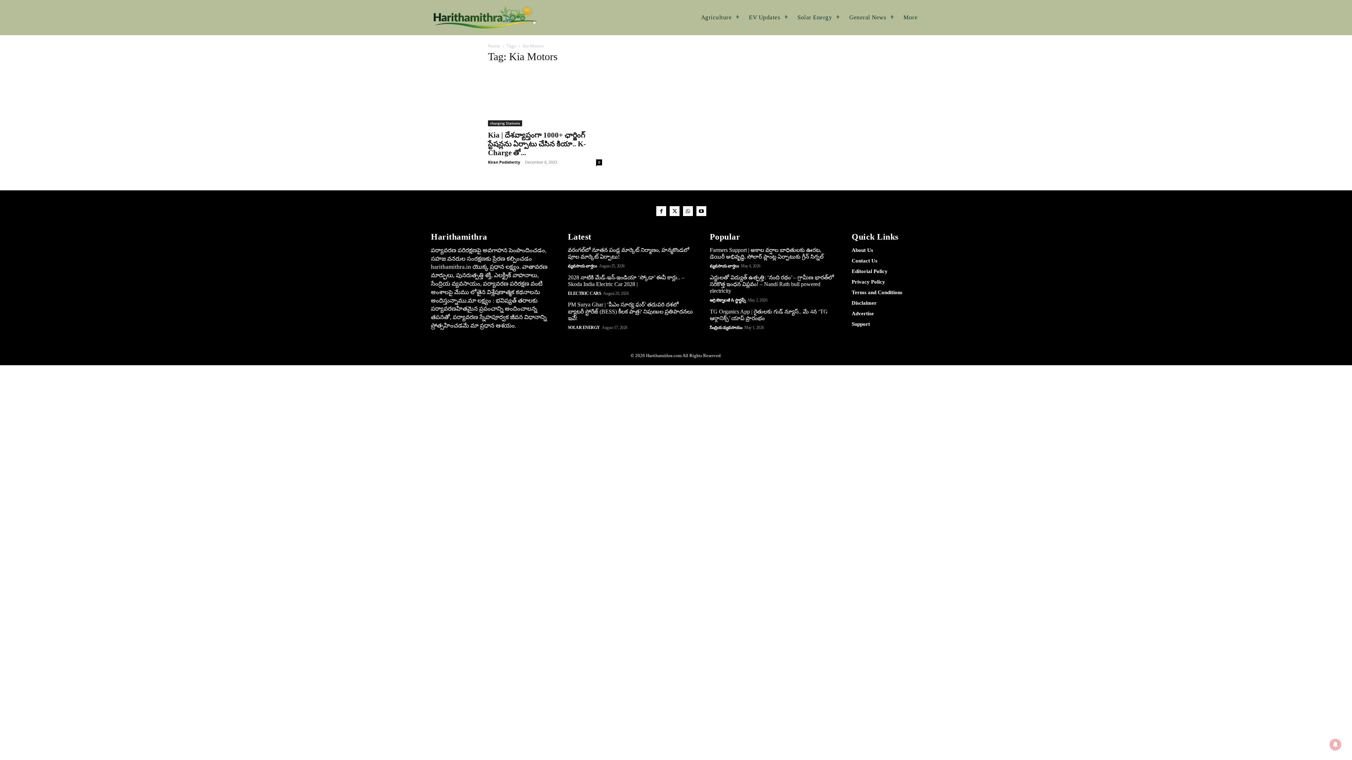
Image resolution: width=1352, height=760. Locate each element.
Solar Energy (584, 327)
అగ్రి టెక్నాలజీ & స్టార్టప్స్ (728, 300)
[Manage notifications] (1335, 744)
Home (494, 46)
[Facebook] (661, 211)
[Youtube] (701, 211)
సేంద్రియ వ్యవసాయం (726, 327)
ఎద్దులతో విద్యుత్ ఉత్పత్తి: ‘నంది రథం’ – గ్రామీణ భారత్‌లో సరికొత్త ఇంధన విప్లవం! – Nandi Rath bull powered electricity (772, 284)
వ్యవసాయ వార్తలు (582, 266)
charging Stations (505, 123)
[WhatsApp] (688, 211)
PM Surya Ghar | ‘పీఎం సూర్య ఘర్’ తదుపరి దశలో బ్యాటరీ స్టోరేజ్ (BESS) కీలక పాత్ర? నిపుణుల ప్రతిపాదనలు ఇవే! (630, 311)
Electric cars (584, 293)
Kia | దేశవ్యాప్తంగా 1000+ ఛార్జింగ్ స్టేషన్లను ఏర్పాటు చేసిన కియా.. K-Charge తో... (537, 144)
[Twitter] (675, 211)
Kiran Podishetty (504, 162)
